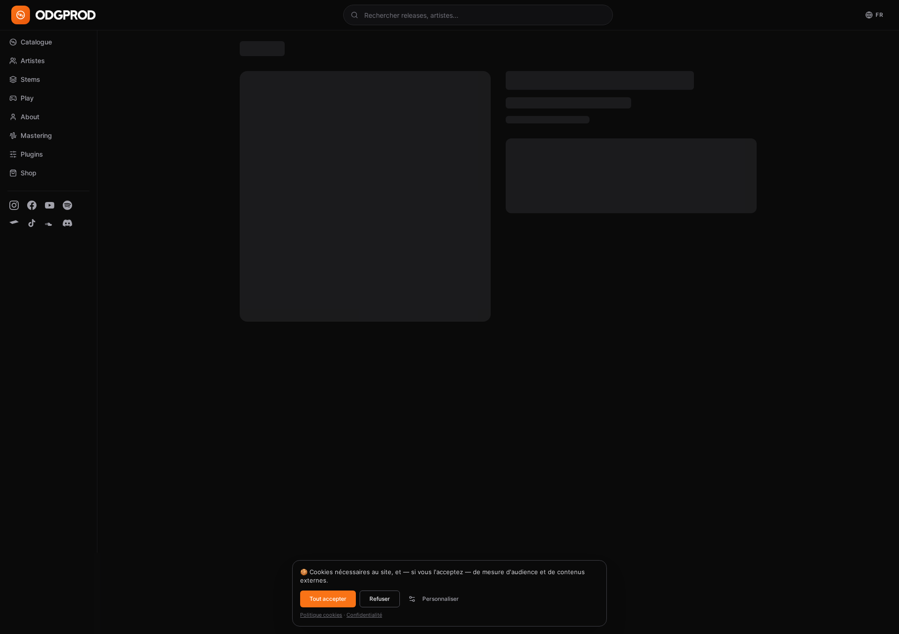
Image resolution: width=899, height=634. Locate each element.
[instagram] (14, 205)
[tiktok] (31, 223)
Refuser (379, 598)
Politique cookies (321, 615)
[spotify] (67, 205)
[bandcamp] (14, 223)
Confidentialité (364, 615)
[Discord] (67, 223)
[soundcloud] (49, 223)
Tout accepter (327, 598)
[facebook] (31, 205)
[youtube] (49, 205)
